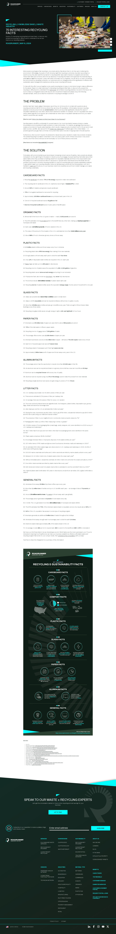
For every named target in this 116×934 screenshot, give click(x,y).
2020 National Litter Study (40, 758)
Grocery (61, 881)
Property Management (65, 904)
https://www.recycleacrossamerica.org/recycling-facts (45, 745)
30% (40, 106)
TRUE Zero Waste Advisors (80, 856)
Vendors (87, 6)
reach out (33, 166)
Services (40, 6)
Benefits (55, 6)
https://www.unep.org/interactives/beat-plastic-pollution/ (47, 747)
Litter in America (38, 756)
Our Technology (63, 846)
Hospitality (61, 887)
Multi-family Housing (64, 898)
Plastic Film (79, 891)
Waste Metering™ (63, 849)
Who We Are (96, 842)
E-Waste (78, 881)
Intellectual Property (100, 856)
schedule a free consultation (66, 536)
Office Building (63, 901)
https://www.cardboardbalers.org (39, 750)
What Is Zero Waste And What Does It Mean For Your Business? (48, 119)
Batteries (78, 870)
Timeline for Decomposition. (36, 764)
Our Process (62, 842)
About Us (94, 6)
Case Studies (97, 873)
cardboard (34, 179)
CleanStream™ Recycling (45, 852)
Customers (80, 6)
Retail (60, 911)
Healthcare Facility (64, 884)
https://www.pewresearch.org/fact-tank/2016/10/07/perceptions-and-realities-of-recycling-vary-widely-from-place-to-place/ (56, 755)
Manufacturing (63, 894)
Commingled (79, 877)
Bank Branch (62, 874)
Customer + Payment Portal (86, 2)
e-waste (49, 494)
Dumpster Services (99, 884)
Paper (77, 887)
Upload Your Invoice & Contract (100, 897)
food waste (43, 221)
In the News (96, 852)
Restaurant (62, 908)
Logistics (61, 891)
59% (65, 157)
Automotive (62, 870)
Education (61, 877)
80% (36, 73)
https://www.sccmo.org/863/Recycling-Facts (41, 754)
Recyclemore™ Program (80, 843)
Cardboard (79, 874)
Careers (95, 846)
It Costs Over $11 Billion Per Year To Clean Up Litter (38, 759)
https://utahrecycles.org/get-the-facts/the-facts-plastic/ (42, 751)
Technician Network (47, 880)
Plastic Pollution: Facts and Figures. (41, 761)
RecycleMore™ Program (46, 848)
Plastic (27, 264)
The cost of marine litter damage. (38, 760)
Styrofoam (49, 276)
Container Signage (99, 880)
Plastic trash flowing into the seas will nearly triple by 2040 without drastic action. (48, 762)
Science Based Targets (100, 859)
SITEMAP (63, 921)
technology (53, 90)
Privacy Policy (54, 921)
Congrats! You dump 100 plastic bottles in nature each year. (44, 763)
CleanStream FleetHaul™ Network (47, 876)
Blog (94, 849)
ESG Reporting (80, 852)
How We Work (48, 6)
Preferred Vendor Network (47, 871)
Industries (63, 6)
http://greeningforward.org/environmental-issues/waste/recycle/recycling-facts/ (47, 753)
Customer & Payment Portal (100, 889)
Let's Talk (58, 812)
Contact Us (104, 6)
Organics (78, 884)
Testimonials (97, 877)
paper (40, 331)
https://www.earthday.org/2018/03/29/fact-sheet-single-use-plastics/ (46, 752)
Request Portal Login (103, 2)
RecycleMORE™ (43, 142)
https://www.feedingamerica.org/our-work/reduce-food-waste (43, 746)
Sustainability (71, 6)
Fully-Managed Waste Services (47, 843)
